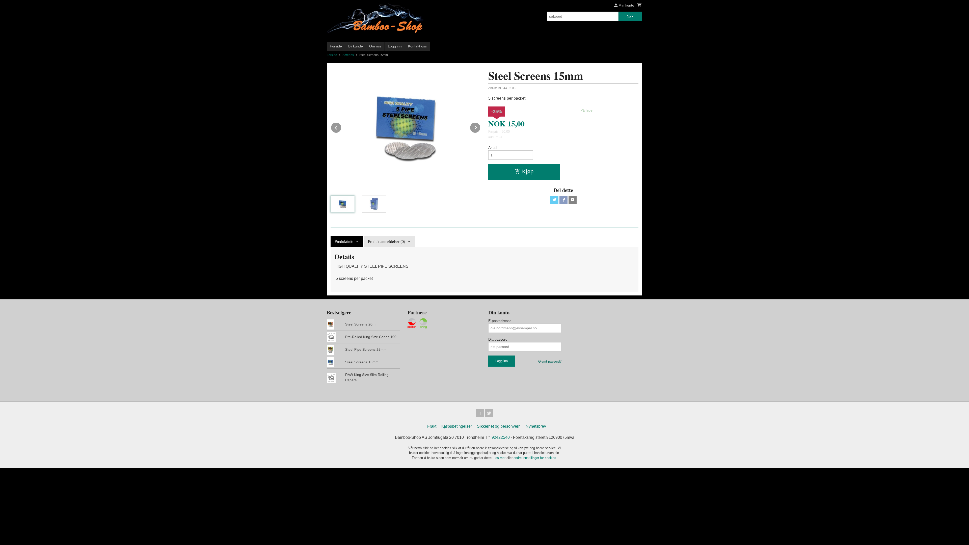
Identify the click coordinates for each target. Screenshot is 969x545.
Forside (336, 46)
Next (480, 127)
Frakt (431, 426)
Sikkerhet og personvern (499, 426)
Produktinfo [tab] (344, 241)
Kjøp (527, 171)
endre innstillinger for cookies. (535, 458)
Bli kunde (355, 46)
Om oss (375, 46)
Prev (341, 127)
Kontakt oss (417, 46)
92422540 (501, 437)
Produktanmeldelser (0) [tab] (386, 241)
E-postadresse (500, 321)
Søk (630, 16)
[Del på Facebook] (563, 200)
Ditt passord (497, 339)
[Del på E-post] (573, 200)
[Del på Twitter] (554, 200)
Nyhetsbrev (536, 426)
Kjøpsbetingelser (456, 426)
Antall (492, 148)
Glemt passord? (549, 361)
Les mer (500, 458)
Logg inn (395, 46)
